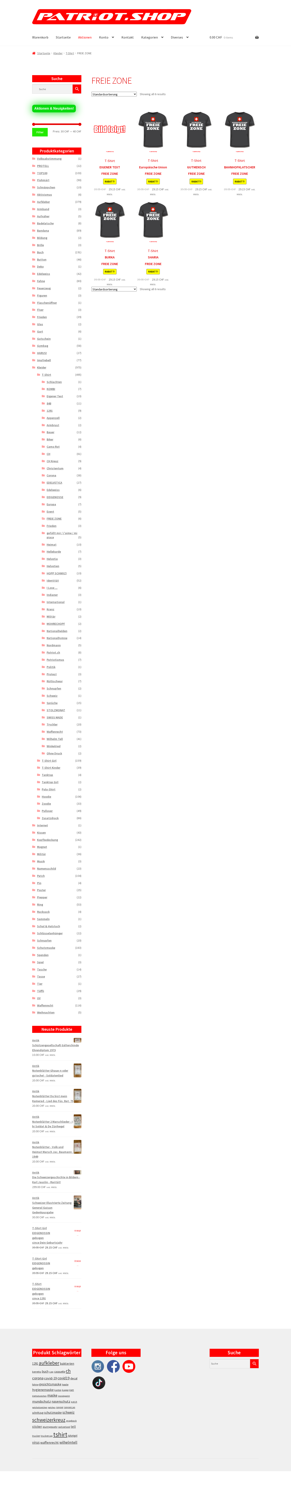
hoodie (65, 1384)
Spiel (40, 962)
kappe (65, 1390)
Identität (53, 580)
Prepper (42, 897)
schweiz (68, 1412)
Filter (39, 132)
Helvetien (53, 566)
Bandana (43, 230)
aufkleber (49, 1363)
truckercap (47, 1435)
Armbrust (53, 425)
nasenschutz (61, 1401)
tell (73, 1427)
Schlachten (54, 382)
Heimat (51, 544)
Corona (51, 475)
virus (36, 1442)
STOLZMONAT (56, 710)
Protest (52, 674)
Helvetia (52, 559)
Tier (39, 984)
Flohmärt (43, 180)
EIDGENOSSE (55, 497)
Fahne (41, 281)
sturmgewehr (50, 1426)
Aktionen (85, 37)
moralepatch (64, 1396)
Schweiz (52, 696)
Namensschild (46, 868)
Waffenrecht (55, 732)
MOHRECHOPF (56, 624)
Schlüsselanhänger (50, 933)
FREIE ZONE (54, 518)
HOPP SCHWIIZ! (57, 573)
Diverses (177, 37)
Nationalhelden (57, 631)
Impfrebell (44, 360)
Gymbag (42, 346)
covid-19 (50, 1378)
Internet (42, 825)
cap (51, 1371)
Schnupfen (54, 688)
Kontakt (127, 37)
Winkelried (54, 746)
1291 (50, 411)
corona (37, 1378)
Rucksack (43, 912)
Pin (39, 883)
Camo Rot (53, 447)
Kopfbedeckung (47, 840)
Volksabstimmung (49, 159)
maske (52, 1395)
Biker (50, 439)
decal (73, 1378)
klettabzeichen (39, 1396)
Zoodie (46, 804)
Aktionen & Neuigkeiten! (54, 108)
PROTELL (43, 166)
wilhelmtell (68, 1442)
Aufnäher (43, 216)
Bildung (42, 238)
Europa (51, 504)
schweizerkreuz (48, 1419)
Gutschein (44, 339)
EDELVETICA (54, 482)
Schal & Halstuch (48, 926)
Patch (41, 876)
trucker (36, 1435)
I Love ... (52, 588)
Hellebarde (54, 551)
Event (50, 511)
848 (49, 403)
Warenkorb (40, 37)
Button (41, 259)
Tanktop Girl (50, 782)
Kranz (50, 609)
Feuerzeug (44, 288)
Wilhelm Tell (55, 739)
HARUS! (42, 353)
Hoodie (46, 796)
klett (71, 1390)
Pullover (47, 811)
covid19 (64, 1378)
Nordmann (54, 645)
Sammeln (43, 919)
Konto (103, 37)
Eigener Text (55, 396)
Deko (40, 266)
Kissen (41, 832)
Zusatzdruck (50, 818)
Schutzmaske (46, 948)
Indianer (52, 595)
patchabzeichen (39, 1407)
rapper (59, 1407)
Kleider (58, 53)
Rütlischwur (55, 681)
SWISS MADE (55, 717)
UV (39, 998)
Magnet (42, 847)
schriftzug (37, 1413)
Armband (43, 209)
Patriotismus (55, 660)
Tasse (41, 976)
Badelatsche (45, 223)
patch (74, 1401)
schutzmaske (53, 1412)
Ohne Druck (54, 753)
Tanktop (47, 775)
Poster (41, 890)
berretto (36, 1371)
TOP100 (42, 173)
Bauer (50, 432)
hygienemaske (43, 1390)
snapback (71, 1420)
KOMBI (51, 389)
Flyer (40, 310)
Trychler (52, 724)
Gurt (40, 331)
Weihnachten (46, 1012)
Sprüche (52, 703)
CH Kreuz (52, 461)
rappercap (69, 1407)
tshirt (60, 1434)
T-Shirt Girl (49, 761)
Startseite (63, 37)
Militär (51, 616)
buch (45, 1371)
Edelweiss (43, 274)
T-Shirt (70, 53)
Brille (40, 245)
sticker (37, 1427)
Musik (41, 861)
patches (51, 1407)
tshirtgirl (72, 1436)
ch (68, 1371)
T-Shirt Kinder (51, 768)
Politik (51, 667)
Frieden (42, 317)
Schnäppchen (46, 187)
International (56, 602)
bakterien (67, 1363)
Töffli (40, 991)
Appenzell (53, 418)
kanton (57, 1390)
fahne (35, 1384)
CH (48, 454)
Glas (40, 324)
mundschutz (41, 1401)
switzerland (64, 1426)
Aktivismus (44, 194)
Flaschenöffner (47, 303)
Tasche (42, 969)
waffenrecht (49, 1442)
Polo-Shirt (48, 789)
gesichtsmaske (50, 1384)
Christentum (55, 468)
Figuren (42, 295)
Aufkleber (43, 202)
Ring (40, 904)
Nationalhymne (57, 638)
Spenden (43, 955)
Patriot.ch (53, 652)
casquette (59, 1371)
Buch (40, 252)
